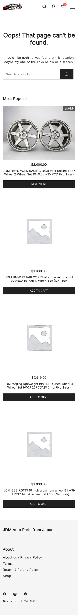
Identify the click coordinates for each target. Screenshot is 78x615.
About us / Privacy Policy (22, 557)
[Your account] (53, 6)
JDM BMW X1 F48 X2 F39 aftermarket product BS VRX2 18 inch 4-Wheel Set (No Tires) (39, 279)
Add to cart (39, 290)
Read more (39, 184)
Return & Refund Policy (21, 570)
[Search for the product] (66, 74)
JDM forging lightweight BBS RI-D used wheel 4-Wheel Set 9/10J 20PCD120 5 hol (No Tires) (39, 385)
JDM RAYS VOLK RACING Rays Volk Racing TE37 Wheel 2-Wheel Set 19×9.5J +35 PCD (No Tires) (39, 172)
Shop (7, 576)
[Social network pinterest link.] (25, 593)
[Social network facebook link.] (4, 593)
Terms (7, 563)
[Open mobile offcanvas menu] (72, 6)
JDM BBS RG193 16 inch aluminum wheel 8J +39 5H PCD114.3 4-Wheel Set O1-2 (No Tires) (39, 492)
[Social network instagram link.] (14, 593)
